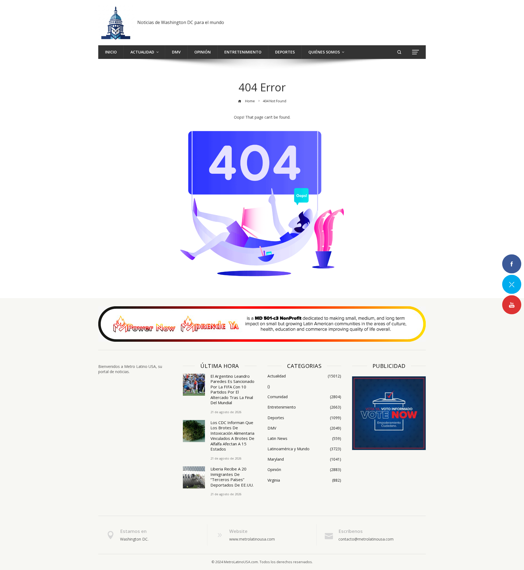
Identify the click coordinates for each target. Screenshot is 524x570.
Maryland (304, 459)
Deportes (304, 417)
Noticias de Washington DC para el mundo (180, 22)
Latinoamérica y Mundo (304, 448)
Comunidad (304, 396)
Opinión (304, 469)
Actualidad (304, 376)
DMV (304, 428)
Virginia (304, 480)
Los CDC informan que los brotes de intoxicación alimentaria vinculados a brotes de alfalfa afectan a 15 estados (232, 436)
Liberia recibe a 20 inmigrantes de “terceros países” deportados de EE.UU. (232, 477)
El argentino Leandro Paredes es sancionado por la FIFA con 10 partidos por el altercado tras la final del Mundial (232, 389)
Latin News (304, 438)
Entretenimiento (304, 407)
